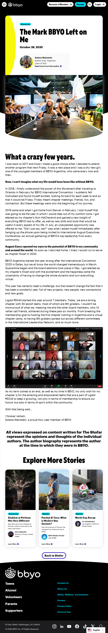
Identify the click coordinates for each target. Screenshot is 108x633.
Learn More (12, 544)
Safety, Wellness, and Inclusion (72, 594)
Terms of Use (64, 612)
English (96, 630)
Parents (11, 604)
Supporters (14, 610)
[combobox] (95, 630)
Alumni (10, 590)
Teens (9, 583)
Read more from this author (47, 66)
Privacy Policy (64, 606)
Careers (61, 600)
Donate (80, 4)
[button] (4, 4)
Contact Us (63, 583)
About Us (62, 588)
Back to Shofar (54, 555)
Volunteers (13, 597)
